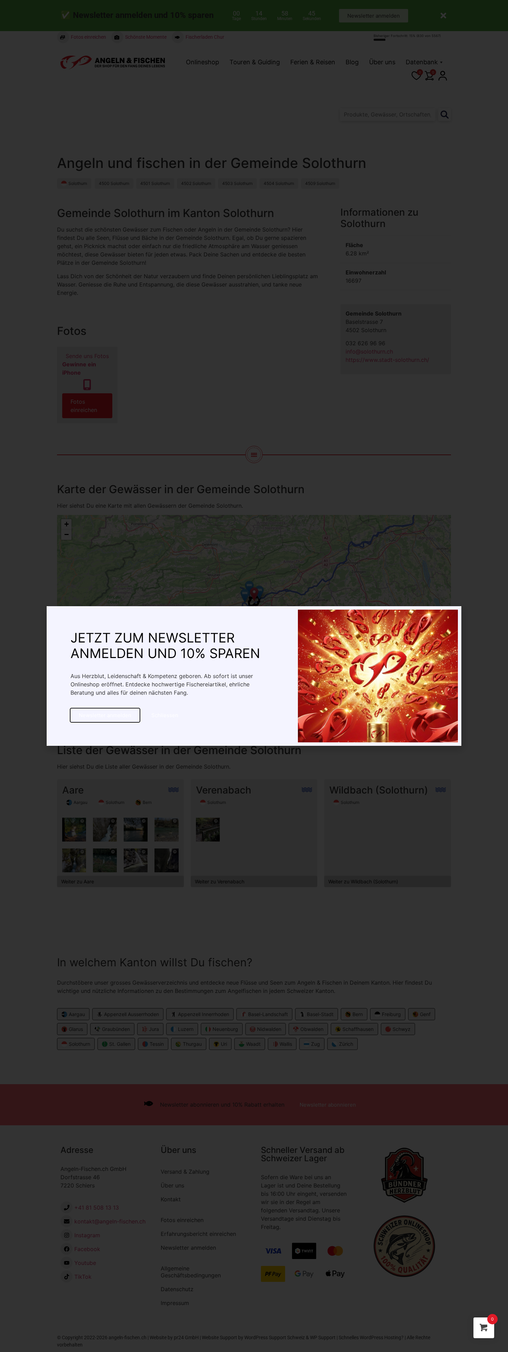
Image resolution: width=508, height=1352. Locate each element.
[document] (254, 676)
